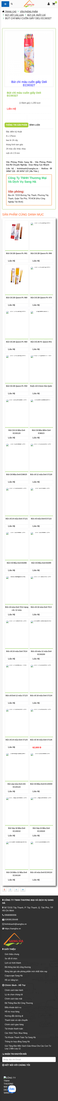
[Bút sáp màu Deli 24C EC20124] (16, 762)
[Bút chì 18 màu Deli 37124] (41, 673)
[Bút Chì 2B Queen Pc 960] (16, 320)
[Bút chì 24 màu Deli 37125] (16, 718)
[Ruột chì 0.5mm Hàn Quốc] (41, 364)
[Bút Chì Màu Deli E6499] (41, 541)
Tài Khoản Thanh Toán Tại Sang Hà (20, 1037)
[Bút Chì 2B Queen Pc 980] (16, 275)
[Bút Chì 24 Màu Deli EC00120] (16, 408)
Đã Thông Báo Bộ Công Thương (19, 1003)
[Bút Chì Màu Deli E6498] (16, 541)
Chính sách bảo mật (13, 999)
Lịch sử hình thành (13, 963)
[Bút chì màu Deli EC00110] (41, 850)
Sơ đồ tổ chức (11, 958)
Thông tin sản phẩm (16, 125)
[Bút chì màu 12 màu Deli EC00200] (41, 629)
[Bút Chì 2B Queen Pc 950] (16, 364)
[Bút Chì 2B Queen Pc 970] (41, 275)
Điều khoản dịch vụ (13, 1007)
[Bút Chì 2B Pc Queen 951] (41, 320)
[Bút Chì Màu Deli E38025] (16, 452)
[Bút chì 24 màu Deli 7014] (16, 629)
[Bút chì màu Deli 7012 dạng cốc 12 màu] (16, 585)
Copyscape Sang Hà (13, 976)
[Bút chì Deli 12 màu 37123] (16, 673)
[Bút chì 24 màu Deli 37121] (16, 496)
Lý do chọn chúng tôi (14, 994)
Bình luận (34, 125)
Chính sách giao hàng (14, 1024)
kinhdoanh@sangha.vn (27, 168)
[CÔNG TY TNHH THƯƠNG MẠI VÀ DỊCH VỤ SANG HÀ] (29, 3)
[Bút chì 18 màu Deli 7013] (41, 585)
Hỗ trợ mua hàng (12, 1011)
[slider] (13, 102)
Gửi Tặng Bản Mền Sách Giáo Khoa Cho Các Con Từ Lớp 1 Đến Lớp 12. (28, 1047)
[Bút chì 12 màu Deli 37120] (41, 452)
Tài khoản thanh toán (14, 1029)
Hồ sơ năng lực (11, 980)
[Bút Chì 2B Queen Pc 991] (16, 231)
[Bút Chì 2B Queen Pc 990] (41, 231)
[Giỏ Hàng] (53, 4)
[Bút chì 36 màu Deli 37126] (41, 718)
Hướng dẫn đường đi (14, 1016)
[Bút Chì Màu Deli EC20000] (41, 762)
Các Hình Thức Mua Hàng (16, 1033)
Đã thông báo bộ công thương (18, 967)
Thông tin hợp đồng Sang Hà (17, 1041)
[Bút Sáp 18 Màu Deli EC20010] (16, 806)
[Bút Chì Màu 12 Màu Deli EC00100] (16, 850)
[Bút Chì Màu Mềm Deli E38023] (41, 408)
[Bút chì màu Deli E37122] (41, 496)
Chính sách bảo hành (14, 990)
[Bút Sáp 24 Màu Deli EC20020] (41, 806)
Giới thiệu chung (12, 954)
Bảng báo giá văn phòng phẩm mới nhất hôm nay (26, 971)
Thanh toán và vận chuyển (16, 1020)
